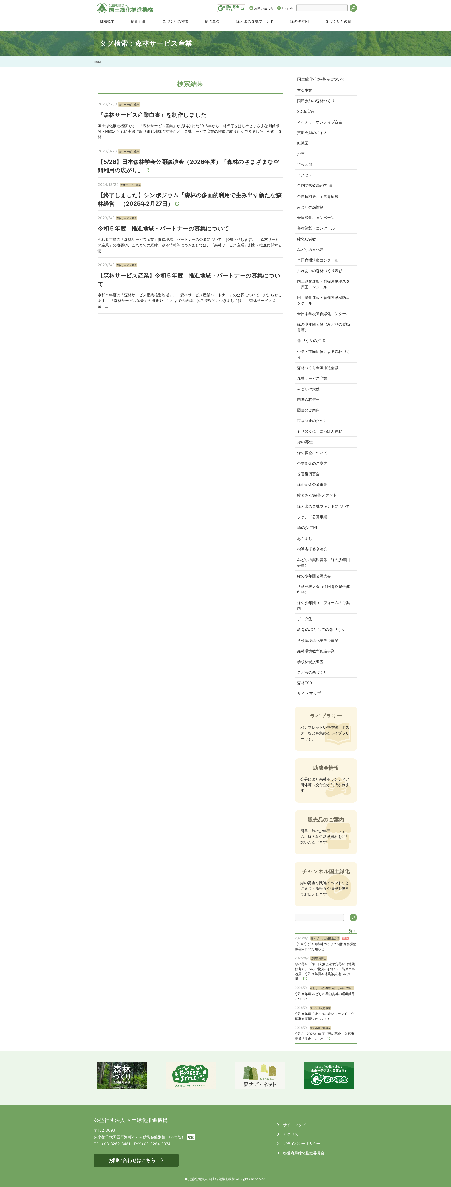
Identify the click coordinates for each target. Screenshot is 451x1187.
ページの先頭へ (441, 1177)
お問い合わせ (264, 8)
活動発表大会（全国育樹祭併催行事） (323, 589)
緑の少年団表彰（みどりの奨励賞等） (323, 327)
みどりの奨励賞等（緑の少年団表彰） (323, 562)
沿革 (301, 153)
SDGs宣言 (306, 111)
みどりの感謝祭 (310, 207)
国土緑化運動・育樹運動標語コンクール (323, 300)
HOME (98, 62)
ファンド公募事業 (312, 517)
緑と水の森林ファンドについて (323, 506)
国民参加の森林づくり (316, 100)
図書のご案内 (308, 410)
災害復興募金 (308, 474)
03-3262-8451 (117, 1143)
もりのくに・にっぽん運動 (319, 431)
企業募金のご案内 (312, 463)
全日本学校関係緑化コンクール (323, 313)
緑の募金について (312, 452)
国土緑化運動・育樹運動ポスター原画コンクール (323, 284)
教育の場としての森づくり (321, 629)
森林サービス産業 (312, 378)
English (287, 8)
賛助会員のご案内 (312, 132)
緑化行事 (138, 21)
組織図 (302, 143)
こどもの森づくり (312, 672)
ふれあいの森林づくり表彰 (319, 270)
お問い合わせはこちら (132, 1160)
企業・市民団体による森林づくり (323, 354)
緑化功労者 (306, 239)
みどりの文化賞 (310, 249)
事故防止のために (312, 420)
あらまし (304, 538)
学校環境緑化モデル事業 (317, 640)
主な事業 (304, 90)
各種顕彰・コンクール (316, 228)
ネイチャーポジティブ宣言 (319, 122)
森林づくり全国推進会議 (317, 367)
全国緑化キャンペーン (316, 217)
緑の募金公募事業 (312, 484)
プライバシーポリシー (301, 1143)
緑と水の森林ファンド (255, 21)
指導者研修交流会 (312, 549)
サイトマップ (309, 693)
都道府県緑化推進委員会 (303, 1153)
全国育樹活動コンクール (317, 260)
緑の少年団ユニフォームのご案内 (323, 605)
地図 (191, 1137)
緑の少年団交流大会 (314, 576)
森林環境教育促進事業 (316, 651)
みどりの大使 (308, 389)
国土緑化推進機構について (321, 79)
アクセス (304, 174)
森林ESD (304, 682)
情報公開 (304, 164)
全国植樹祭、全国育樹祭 (317, 196)
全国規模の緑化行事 (315, 185)
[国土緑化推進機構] (125, 8)
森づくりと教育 (338, 21)
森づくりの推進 (175, 21)
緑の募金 (212, 21)
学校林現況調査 (310, 661)
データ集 (304, 619)
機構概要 (107, 21)
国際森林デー (308, 399)
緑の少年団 (299, 21)
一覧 (349, 931)
